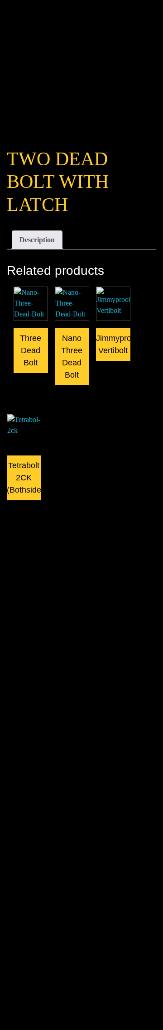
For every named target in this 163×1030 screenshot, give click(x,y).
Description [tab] (37, 240)
